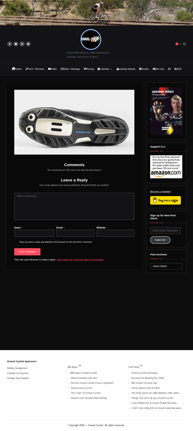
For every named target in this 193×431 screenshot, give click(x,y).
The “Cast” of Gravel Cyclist (85, 393)
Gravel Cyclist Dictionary (144, 373)
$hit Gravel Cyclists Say (144, 383)
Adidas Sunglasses (17, 368)
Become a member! (160, 191)
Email (60, 227)
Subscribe (160, 240)
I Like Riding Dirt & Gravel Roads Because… (155, 403)
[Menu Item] (9, 43)
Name (18, 227)
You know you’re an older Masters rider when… (156, 393)
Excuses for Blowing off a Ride (147, 378)
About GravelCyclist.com (84, 378)
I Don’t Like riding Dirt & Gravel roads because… (157, 408)
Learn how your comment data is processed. (80, 259)
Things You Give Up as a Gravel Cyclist (152, 398)
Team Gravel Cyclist (81, 388)
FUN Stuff (134, 367)
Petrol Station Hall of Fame (145, 388)
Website (101, 227)
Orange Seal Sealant (18, 378)
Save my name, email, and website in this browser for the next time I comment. (55, 242)
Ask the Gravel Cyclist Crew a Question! (92, 383)
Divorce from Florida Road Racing (89, 398)
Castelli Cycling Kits (17, 373)
